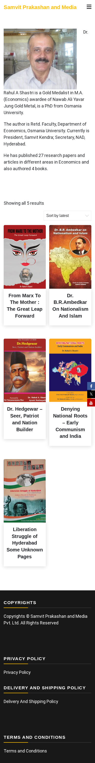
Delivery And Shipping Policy (31, 701)
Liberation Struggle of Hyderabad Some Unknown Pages (25, 543)
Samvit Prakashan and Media (40, 7)
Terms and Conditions (25, 750)
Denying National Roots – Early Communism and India (70, 422)
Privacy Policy (17, 672)
